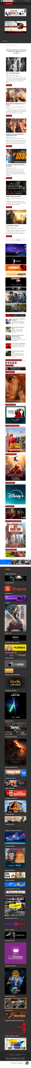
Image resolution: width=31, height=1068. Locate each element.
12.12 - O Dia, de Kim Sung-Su (12, 73)
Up (19, 1058)
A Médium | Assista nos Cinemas (13, 196)
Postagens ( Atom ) (13, 243)
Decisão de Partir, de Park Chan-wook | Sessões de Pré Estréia (15, 134)
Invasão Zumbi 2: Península (12, 225)
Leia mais (9, 85)
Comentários (19, 76)
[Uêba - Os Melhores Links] (9, 672)
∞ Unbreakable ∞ (13, 1058)
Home (8, 45)
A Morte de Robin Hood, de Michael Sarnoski (18, 336)
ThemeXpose (18, 1055)
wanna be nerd (18, 1054)
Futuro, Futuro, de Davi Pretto (18, 343)
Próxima (18, 240)
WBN (23, 1058)
